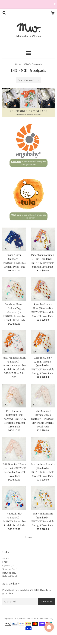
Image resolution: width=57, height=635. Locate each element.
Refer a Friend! (9, 576)
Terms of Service (10, 569)
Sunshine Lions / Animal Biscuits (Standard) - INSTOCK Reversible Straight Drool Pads (42, 365)
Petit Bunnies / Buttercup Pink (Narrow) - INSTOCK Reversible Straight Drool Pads (14, 418)
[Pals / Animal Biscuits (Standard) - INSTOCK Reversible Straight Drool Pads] (43, 449)
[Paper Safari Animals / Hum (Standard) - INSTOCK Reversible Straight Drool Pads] (43, 239)
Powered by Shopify (45, 618)
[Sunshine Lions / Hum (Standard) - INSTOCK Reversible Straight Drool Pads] (43, 289)
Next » (30, 537)
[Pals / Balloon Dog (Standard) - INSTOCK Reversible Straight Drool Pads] (43, 498)
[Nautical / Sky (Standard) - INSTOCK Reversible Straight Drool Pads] (14, 498)
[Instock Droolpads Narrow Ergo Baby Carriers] (28, 170)
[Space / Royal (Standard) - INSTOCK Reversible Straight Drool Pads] (14, 239)
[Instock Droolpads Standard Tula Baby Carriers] (28, 223)
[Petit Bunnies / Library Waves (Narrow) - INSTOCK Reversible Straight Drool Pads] (43, 395)
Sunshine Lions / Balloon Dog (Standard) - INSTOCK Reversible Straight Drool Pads (14, 312)
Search (5, 558)
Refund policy (9, 572)
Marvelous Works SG (27, 618)
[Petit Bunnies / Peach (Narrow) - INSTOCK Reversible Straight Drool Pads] (14, 449)
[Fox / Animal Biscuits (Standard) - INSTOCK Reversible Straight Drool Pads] (14, 342)
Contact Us (8, 565)
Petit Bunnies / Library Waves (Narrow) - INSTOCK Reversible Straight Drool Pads (42, 418)
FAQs (5, 562)
